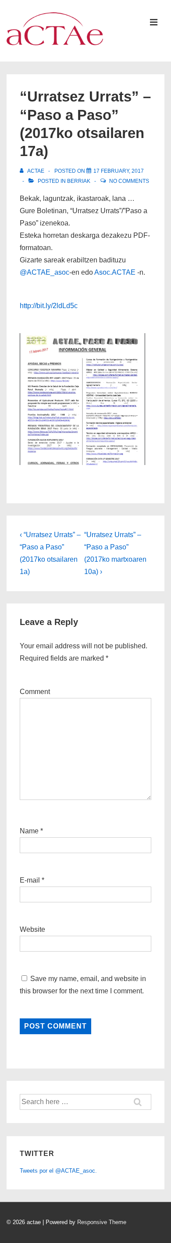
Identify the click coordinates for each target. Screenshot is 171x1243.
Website (32, 929)
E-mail (30, 880)
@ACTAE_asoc (44, 272)
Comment (35, 691)
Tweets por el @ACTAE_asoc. (58, 1170)
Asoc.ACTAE (114, 272)
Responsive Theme (101, 1222)
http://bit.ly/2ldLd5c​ (49, 305)
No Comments (129, 181)
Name (29, 831)
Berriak (78, 181)
